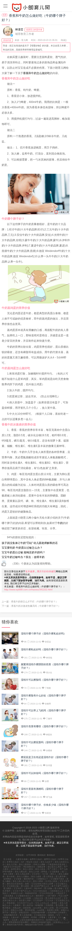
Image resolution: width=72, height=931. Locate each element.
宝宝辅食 (18, 879)
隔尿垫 (6, 920)
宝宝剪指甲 (38, 900)
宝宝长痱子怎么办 (25, 903)
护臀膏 (42, 917)
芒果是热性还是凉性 (56, 864)
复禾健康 (30, 571)
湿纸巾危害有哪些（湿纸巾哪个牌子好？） (45, 726)
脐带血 (44, 872)
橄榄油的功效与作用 (34, 924)
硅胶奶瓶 (27, 908)
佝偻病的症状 (31, 893)
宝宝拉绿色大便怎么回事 (42, 884)
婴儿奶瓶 (60, 905)
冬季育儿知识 (13, 862)
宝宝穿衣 (36, 874)
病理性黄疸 (16, 869)
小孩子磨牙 (51, 896)
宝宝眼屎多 (54, 872)
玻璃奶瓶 (39, 905)
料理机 (34, 917)
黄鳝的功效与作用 (15, 924)
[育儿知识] (36, 8)
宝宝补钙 (18, 888)
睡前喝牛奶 (29, 879)
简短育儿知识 (32, 862)
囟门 (64, 872)
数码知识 (42, 855)
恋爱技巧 (49, 924)
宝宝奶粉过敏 (13, 886)
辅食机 (51, 915)
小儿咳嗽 (27, 898)
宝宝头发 (49, 900)
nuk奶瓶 (41, 910)
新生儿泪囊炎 (23, 876)
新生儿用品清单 (23, 874)
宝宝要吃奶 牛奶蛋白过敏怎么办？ (22, 547)
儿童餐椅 (25, 917)
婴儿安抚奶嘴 (26, 915)
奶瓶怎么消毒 (17, 910)
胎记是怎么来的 (55, 867)
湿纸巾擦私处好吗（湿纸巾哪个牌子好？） (45, 649)
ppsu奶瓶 (37, 908)
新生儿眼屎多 (25, 864)
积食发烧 (11, 903)
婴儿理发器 (48, 876)
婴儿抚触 (48, 888)
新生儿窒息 (8, 874)
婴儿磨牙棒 (61, 876)
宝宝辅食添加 (40, 915)
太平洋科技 (31, 855)
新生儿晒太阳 (21, 872)
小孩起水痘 (38, 898)
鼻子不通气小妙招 (59, 886)
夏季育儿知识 (50, 859)
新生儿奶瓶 (49, 908)
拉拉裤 (15, 920)
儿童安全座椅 (22, 859)
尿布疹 (54, 903)
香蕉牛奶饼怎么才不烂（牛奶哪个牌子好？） (34, 601)
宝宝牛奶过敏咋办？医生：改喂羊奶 (23, 557)
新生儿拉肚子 (47, 862)
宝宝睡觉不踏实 (57, 879)
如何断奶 (7, 879)
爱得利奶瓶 (30, 910)
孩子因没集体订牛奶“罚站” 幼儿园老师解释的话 (30, 543)
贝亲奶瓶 (49, 905)
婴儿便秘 (58, 888)
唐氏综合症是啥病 (15, 884)
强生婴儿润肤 (25, 900)
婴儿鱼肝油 (28, 905)
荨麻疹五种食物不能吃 (41, 922)
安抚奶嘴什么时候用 (56, 912)
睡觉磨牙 (40, 896)
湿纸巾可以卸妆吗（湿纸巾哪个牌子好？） (45, 773)
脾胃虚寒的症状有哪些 (19, 922)
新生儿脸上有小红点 (22, 881)
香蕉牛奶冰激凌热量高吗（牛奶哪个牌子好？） (35, 606)
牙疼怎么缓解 (39, 864)
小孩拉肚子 (60, 893)
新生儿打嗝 (12, 864)
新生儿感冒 (36, 876)
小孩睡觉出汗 (42, 879)
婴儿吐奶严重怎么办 (40, 886)
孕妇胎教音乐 (29, 867)
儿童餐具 (17, 905)
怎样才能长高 (15, 898)
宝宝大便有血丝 (40, 891)
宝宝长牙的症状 (46, 893)
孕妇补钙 (38, 888)
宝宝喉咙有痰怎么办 (25, 896)
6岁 (22, 862)
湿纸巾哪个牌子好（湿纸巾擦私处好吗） (43, 633)
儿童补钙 (28, 888)
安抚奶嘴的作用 (10, 915)
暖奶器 (14, 912)
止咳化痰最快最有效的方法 (32, 920)
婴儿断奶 (7, 888)
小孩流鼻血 (8, 896)
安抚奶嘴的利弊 (38, 912)
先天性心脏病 (51, 881)
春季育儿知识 (36, 859)
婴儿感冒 (25, 886)
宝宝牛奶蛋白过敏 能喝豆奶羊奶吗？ (23, 552)
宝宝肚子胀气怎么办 (22, 891)
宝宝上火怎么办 (42, 903)
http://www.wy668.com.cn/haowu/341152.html (28, 589)
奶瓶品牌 (17, 908)
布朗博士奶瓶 (53, 910)
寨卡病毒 (11, 876)
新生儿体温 (40, 869)
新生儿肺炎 (38, 881)
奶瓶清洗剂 (24, 912)
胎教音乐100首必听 (12, 867)
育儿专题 (7, 859)
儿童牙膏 (52, 917)
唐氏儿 (53, 874)
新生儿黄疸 (28, 869)
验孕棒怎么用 (52, 920)
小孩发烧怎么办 (56, 891)
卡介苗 (45, 874)
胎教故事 (41, 867)
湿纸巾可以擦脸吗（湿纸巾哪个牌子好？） (45, 679)
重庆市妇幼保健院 (46, 571)
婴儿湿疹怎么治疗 (53, 898)
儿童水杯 (15, 917)
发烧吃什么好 (17, 893)
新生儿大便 (34, 872)
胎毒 (27, 884)
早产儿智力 (52, 869)
